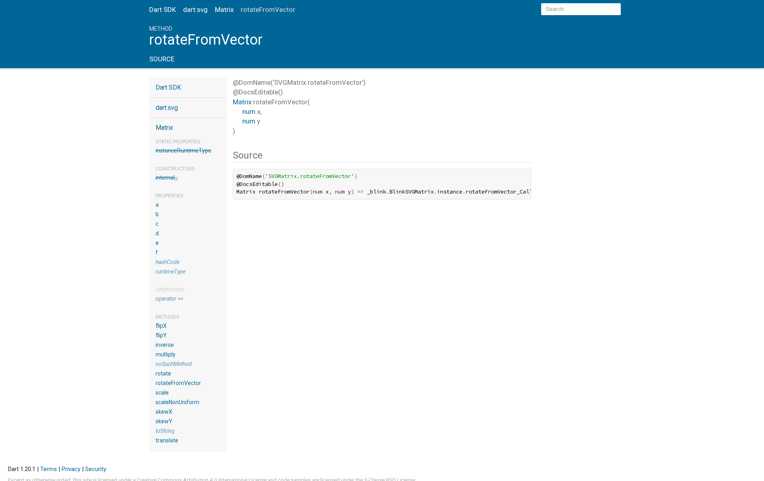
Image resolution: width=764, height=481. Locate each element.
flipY (161, 335)
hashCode (167, 262)
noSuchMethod (174, 364)
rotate (163, 373)
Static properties (178, 142)
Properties (169, 196)
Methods (167, 317)
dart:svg (195, 10)
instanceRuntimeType (183, 150)
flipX (161, 326)
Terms (48, 469)
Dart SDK (162, 10)
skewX (164, 412)
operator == (169, 298)
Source (161, 59)
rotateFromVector (178, 383)
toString (165, 431)
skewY (164, 421)
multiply (165, 354)
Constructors (175, 169)
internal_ (167, 177)
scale (162, 392)
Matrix (224, 10)
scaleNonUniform (177, 402)
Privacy (71, 469)
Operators (170, 290)
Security (95, 469)
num (248, 111)
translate (167, 440)
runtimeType (170, 271)
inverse (165, 345)
